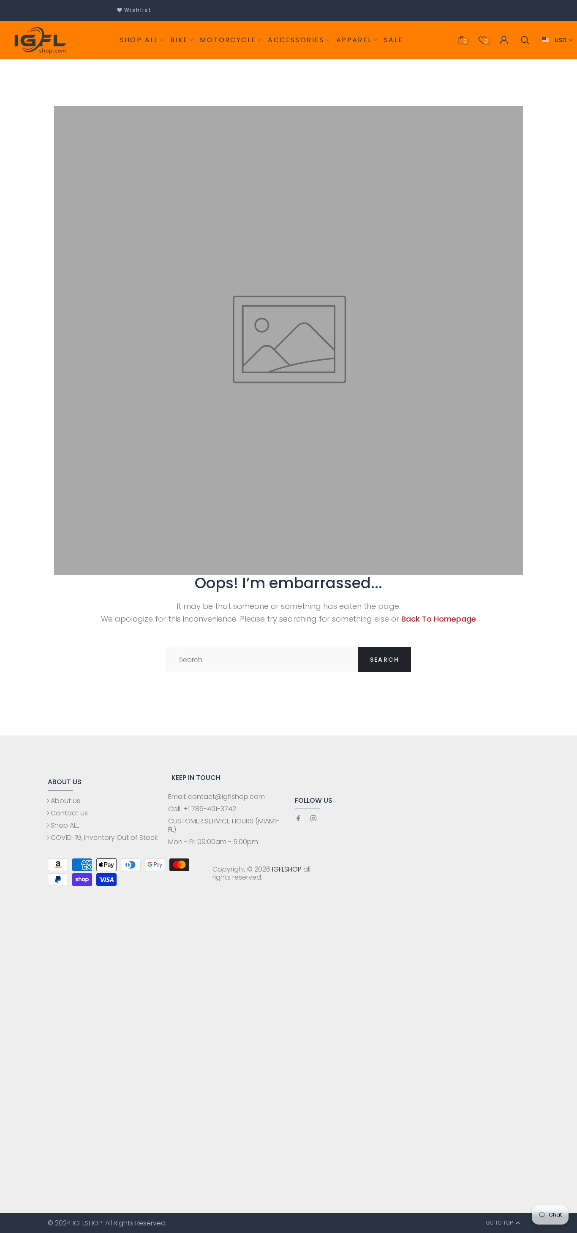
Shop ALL (65, 825)
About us (65, 801)
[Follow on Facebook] (298, 819)
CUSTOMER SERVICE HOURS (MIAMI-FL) (223, 825)
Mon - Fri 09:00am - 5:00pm (213, 842)
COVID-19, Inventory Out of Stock (104, 838)
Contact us (69, 813)
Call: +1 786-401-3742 (202, 809)
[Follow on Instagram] (313, 819)
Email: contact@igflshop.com (216, 796)
